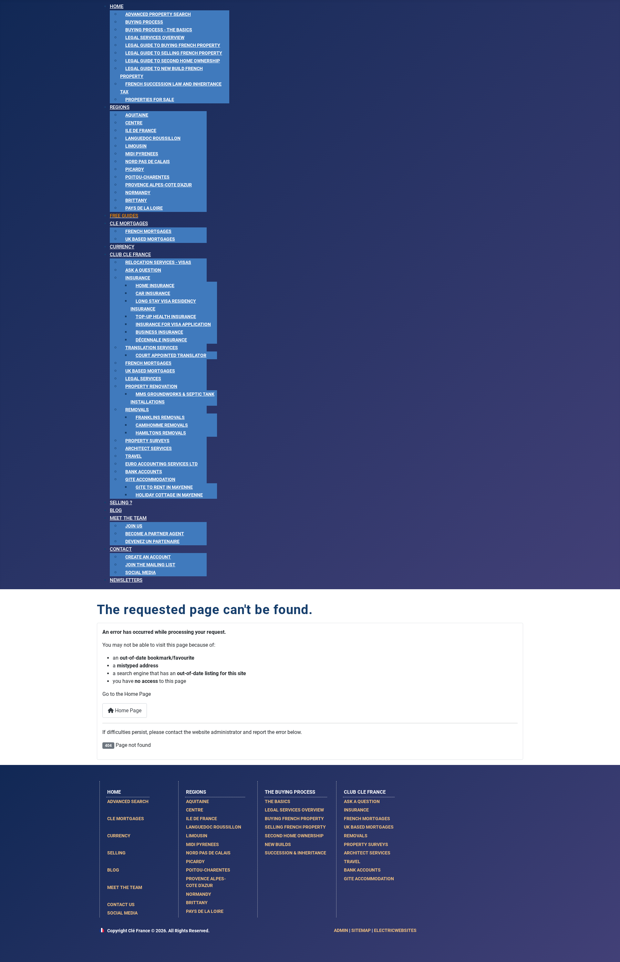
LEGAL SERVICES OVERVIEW (294, 809)
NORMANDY (198, 894)
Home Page (127, 710)
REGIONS (196, 792)
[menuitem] (116, 6)
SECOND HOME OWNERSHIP (294, 835)
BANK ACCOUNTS (362, 870)
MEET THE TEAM (124, 887)
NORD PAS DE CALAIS (208, 852)
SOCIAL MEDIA (122, 912)
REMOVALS (355, 835)
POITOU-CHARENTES (208, 870)
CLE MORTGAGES (125, 818)
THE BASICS (277, 801)
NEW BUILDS (278, 844)
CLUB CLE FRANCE (365, 792)
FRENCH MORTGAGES (367, 818)
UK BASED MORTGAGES (369, 827)
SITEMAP (361, 930)
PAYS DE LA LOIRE (204, 911)
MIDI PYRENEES (202, 844)
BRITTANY (197, 902)
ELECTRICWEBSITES (395, 930)
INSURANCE (356, 809)
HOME (114, 792)
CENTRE (194, 809)
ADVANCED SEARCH (128, 801)
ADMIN (341, 930)
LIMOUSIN (196, 835)
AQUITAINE (197, 801)
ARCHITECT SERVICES (367, 852)
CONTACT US (121, 904)
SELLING (116, 852)
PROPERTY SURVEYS (366, 844)
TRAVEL (352, 861)
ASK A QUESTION (362, 801)
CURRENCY (118, 835)
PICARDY (195, 861)
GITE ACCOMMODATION (369, 878)
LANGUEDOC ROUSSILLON (213, 827)
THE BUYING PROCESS (290, 792)
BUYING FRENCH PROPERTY (294, 818)
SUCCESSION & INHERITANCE (295, 852)
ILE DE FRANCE (201, 818)
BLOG (113, 870)
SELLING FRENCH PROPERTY (295, 827)
